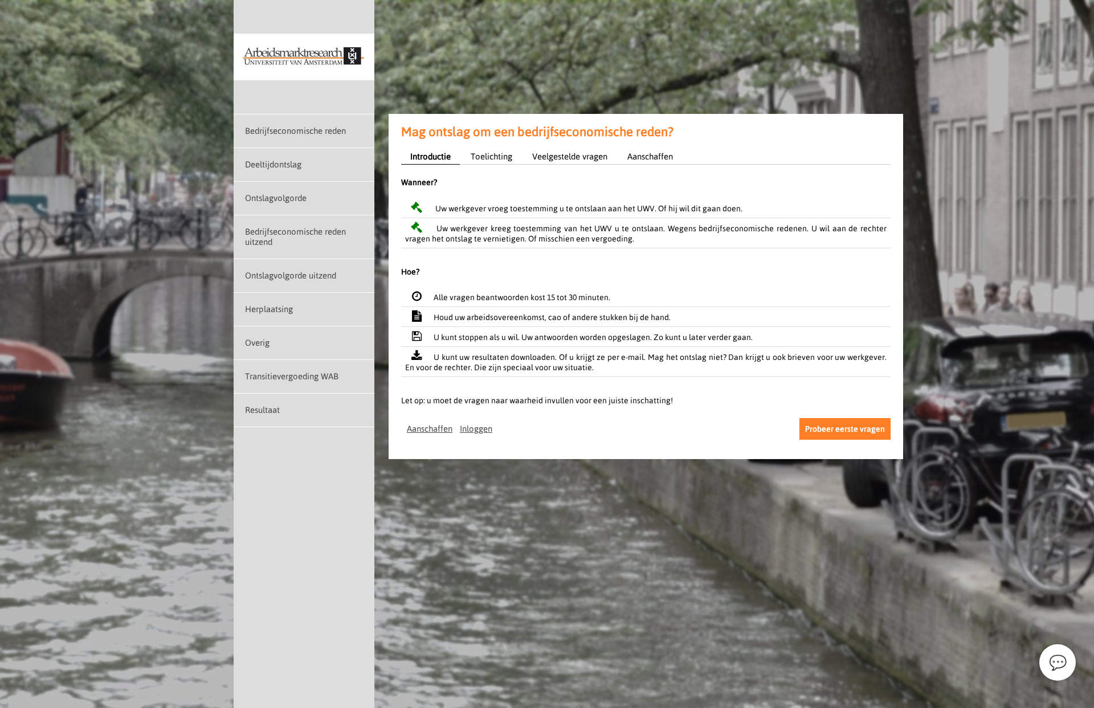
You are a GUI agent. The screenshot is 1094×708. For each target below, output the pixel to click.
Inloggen (476, 428)
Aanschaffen (650, 156)
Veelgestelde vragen (569, 156)
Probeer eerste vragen (845, 428)
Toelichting (491, 156)
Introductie (430, 156)
